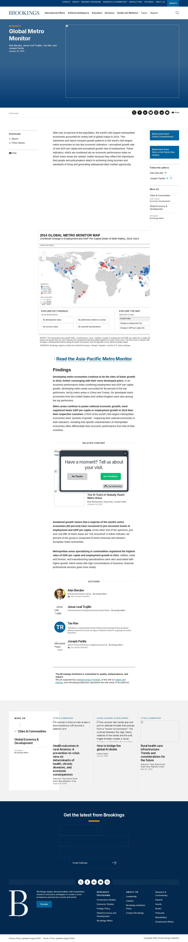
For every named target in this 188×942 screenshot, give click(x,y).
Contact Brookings (135, 913)
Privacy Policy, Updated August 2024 (25, 938)
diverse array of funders (89, 679)
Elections (109, 13)
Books (158, 908)
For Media (149, 2)
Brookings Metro (157, 218)
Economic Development (160, 201)
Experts (66, 2)
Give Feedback (110, 476)
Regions (154, 13)
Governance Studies (106, 899)
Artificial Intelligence (78, 13)
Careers (130, 901)
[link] (32, 731)
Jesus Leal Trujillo (32, 45)
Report (15, 138)
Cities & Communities (160, 195)
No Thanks (77, 476)
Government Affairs (164, 921)
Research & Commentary (115, 2)
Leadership (131, 896)
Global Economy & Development (158, 207)
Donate (173, 3)
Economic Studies (105, 904)
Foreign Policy (103, 908)
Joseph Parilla (16, 48)
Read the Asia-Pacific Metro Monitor (94, 359)
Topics (144, 13)
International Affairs (55, 13)
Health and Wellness (127, 13)
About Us (160, 2)
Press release (18, 142)
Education (97, 13)
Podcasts (159, 913)
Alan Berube (15, 45)
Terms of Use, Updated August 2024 (58, 938)
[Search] (177, 13)
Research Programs (91, 2)
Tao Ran (47, 45)
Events (75, 2)
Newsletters (135, 2)
